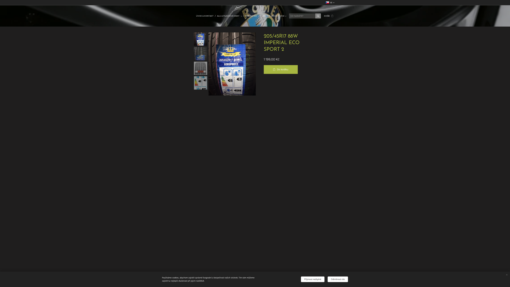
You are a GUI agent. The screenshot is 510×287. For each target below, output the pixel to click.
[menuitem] (206, 16)
